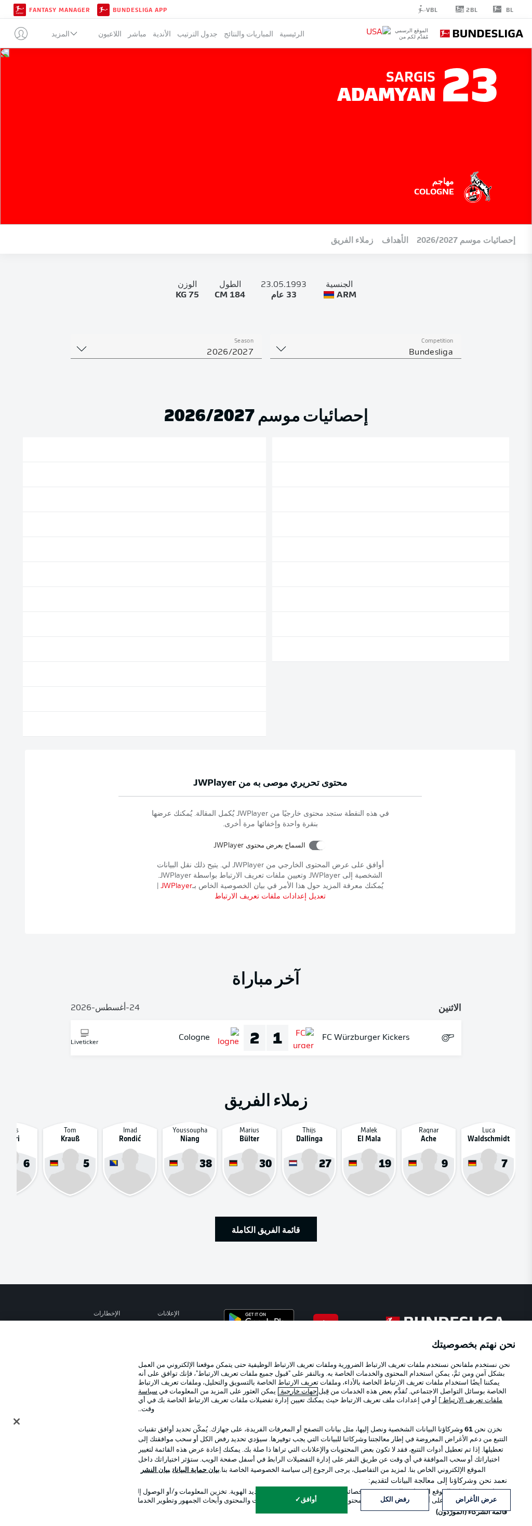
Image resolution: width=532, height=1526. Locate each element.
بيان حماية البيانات (196, 1470)
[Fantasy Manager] (20, 9)
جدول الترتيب (197, 33)
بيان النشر (155, 1470)
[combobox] (365, 352)
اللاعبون (110, 33)
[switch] (317, 845)
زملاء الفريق (352, 239)
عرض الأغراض (476, 1499)
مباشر (137, 33)
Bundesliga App (140, 9)
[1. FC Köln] (478, 185)
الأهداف (395, 239)
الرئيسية (292, 33)
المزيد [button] (60, 33)
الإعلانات (168, 1314)
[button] (17, 33)
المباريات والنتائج (248, 33)
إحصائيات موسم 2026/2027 (466, 239)
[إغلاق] (16, 1421)
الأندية (162, 33)
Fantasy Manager (59, 9)
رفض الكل (394, 1499)
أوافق (309, 1499)
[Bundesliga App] (103, 9)
